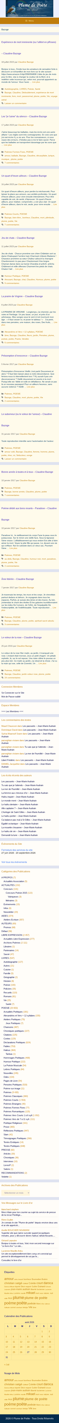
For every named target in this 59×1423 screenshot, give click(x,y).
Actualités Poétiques (13, 1012)
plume (36, 96)
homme (44, 452)
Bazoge (8, 92)
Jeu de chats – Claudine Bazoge (18, 238)
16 (50, 1342)
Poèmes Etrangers (12, 1104)
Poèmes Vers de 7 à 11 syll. (17, 1119)
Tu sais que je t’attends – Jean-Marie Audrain (22, 785)
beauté (20, 1279)
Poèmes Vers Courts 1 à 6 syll (18, 1115)
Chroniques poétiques (14, 1031)
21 (35, 1347)
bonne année (19, 491)
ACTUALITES (8, 885)
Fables (7, 1046)
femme (36, 452)
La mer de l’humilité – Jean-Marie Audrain (20, 789)
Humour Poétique (12, 276)
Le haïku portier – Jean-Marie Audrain (18, 816)
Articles (7, 1153)
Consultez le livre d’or (11, 1260)
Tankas (9, 1054)
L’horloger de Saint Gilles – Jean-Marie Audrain (23, 812)
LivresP (7, 1165)
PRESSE (5, 1150)
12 (21, 1342)
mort (19, 96)
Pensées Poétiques (13, 1084)
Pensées (43, 335)
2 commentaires (12, 401)
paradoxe (51, 559)
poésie (4, 339)
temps (25, 1307)
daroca (48, 1283)
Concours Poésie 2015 (16, 893)
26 (21, 1352)
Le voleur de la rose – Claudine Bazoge (21, 637)
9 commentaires (12, 283)
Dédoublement (28, 92)
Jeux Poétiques (13, 1023)
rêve (10, 455)
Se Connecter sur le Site (12, 693)
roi (14, 455)
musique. (5, 159)
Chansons (8, 1027)
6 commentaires (12, 342)
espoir (28, 1286)
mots (41, 1293)
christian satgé (13, 1283)
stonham (19, 1307)
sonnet (13, 1307)
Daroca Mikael (9, 1286)
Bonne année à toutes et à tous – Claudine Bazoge (27, 472)
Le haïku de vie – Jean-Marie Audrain (18, 831)
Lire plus (36, 82)
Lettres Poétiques (12, 1069)
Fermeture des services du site (17, 850)
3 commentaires (12, 624)
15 (43, 1342)
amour (7, 155)
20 (28, 1347)
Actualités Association (14, 881)
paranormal (27, 96)
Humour (39, 279)
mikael (30, 1293)
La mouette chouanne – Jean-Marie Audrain (21, 827)
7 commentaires (12, 163)
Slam (6, 1134)
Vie (48, 96)
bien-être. (17, 217)
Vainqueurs (13, 896)
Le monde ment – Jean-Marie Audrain (19, 800)
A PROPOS (7, 877)
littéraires (10, 900)
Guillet (34, 1286)
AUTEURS (6, 923)
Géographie (9, 977)
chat (24, 279)
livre (14, 96)
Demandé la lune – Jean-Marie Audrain (19, 835)
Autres (7, 965)
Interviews (8, 1161)
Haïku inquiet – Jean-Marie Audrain (17, 797)
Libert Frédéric (8, 760)
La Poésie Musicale (13, 1065)
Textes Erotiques (11, 1142)
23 (50, 1347)
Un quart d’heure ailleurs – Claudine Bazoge (24, 176)
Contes (7, 1038)
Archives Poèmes (12, 942)
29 (43, 1352)
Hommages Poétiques (14, 1058)
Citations (8, 1035)
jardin (35, 335)
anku (16, 1279)
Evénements (9, 904)
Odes (6, 1077)
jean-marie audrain (20, 1289)
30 (50, 1352)
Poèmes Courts (12, 214)
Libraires (8, 946)
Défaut (4, 931)
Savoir (7, 954)
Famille (7, 973)
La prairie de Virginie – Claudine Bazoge (22, 296)
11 (14, 1342)
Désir (23, 1287)
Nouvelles (8, 1073)
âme (7, 335)
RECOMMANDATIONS (12, 1173)
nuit (51, 1293)
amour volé (10, 452)
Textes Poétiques (12, 1146)
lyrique (51, 155)
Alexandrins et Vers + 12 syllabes (20, 332)
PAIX (10, 1298)
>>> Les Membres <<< (12, 711)
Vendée (25, 339)
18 (14, 1347)
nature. (46, 1293)
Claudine (17, 92)
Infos (6, 908)
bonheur (26, 217)
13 (28, 1342)
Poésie (31, 89)
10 (7, 1342)
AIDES (4, 916)
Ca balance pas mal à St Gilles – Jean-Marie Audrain (26, 820)
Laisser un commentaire (15, 103)
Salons (7, 1169)
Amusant (9, 279)
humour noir (35, 559)
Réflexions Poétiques (13, 1130)
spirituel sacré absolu (44, 621)
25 (14, 1352)
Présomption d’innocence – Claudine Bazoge (24, 356)
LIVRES (22, 89)
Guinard (41, 1286)
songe (29, 455)
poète (43, 96)
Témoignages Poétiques (15, 1138)
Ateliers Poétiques (12, 1019)
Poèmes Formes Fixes (15, 152)
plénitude (50, 217)
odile (5, 1298)
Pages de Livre (11, 1081)
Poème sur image (12, 1088)
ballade (14, 155)
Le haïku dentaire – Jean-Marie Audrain (19, 804)
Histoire (7, 981)
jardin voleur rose (30, 674)
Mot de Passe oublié (10, 696)
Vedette (4, 1176)
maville (23, 1293)
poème (10, 1303)
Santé (37, 89)
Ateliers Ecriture (11, 919)
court (40, 1283)
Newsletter (9, 912)
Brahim (45, 1279)
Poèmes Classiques (13, 1096)
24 (7, 1352)
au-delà (8, 559)
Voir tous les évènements (14, 862)
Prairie (18, 339)
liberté (33, 1289)
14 (35, 1342)
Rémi (38, 1304)
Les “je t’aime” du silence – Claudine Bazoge (24, 116)
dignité (17, 1287)
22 (43, 1347)
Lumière (17, 1293)
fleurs (29, 335)
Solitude (7, 1307)
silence (47, 1304)
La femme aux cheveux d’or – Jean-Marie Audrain (24, 793)
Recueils (8, 992)
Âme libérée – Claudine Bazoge (17, 579)
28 (35, 1352)
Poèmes (8, 394)
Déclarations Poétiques (14, 1042)
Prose (6, 1127)
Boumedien (36, 1279)
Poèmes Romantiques (14, 1111)
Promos (7, 927)
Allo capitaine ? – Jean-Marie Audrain (18, 808)
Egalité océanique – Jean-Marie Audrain (19, 823)
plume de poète (36, 1298)
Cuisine (7, 969)
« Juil (6, 1364)
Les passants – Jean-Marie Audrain (39, 726)
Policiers (8, 989)
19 (21, 1347)
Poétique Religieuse (13, 1123)
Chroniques (9, 1157)
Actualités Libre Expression (16, 939)
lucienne (41, 1289)
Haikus (7, 1050)
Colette (32, 1283)
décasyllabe (41, 155)
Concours (8, 889)
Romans (8, 996)
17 (7, 1347)
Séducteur (20, 455)
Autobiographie (11, 89)
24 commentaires (12, 677)
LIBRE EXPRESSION (11, 935)
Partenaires (9, 950)
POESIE (30, 152)
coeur (25, 1283)
